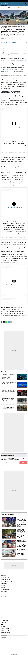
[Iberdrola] (20, 8)
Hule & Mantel (4, 611)
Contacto (3, 622)
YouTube (3, 648)
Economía (3, 585)
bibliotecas (3, 71)
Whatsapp (3, 650)
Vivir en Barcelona (5, 577)
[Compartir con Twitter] (4, 322)
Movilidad (3, 575)
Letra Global (4, 605)
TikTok (2, 645)
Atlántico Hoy (4, 607)
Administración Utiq (5, 632)
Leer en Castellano (4, 5)
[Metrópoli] (14, 3)
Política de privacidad (6, 628)
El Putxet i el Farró (12, 42)
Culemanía (3, 603)
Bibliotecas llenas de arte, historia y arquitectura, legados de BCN (13, 51)
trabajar (5, 86)
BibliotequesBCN (18, 237)
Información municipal (6, 589)
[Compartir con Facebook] (2, 322)
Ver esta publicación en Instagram (14, 127)
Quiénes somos (4, 620)
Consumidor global (5, 609)
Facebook (3, 641)
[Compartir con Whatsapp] (6, 322)
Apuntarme (23, 462)
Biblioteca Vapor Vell (19, 152)
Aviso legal (3, 626)
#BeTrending (4, 591)
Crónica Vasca (4, 601)
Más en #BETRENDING (8, 514)
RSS (2, 624)
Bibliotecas (5, 42)
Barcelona (20, 60)
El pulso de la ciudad (5, 579)
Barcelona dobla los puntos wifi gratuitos (12, 54)
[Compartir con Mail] (11, 322)
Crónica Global (4, 599)
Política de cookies (5, 630)
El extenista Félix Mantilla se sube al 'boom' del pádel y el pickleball (16, 1)
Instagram (3, 643)
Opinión (3, 587)
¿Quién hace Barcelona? (6, 581)
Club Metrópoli (4, 613)
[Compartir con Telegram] (9, 322)
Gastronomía (4, 583)
